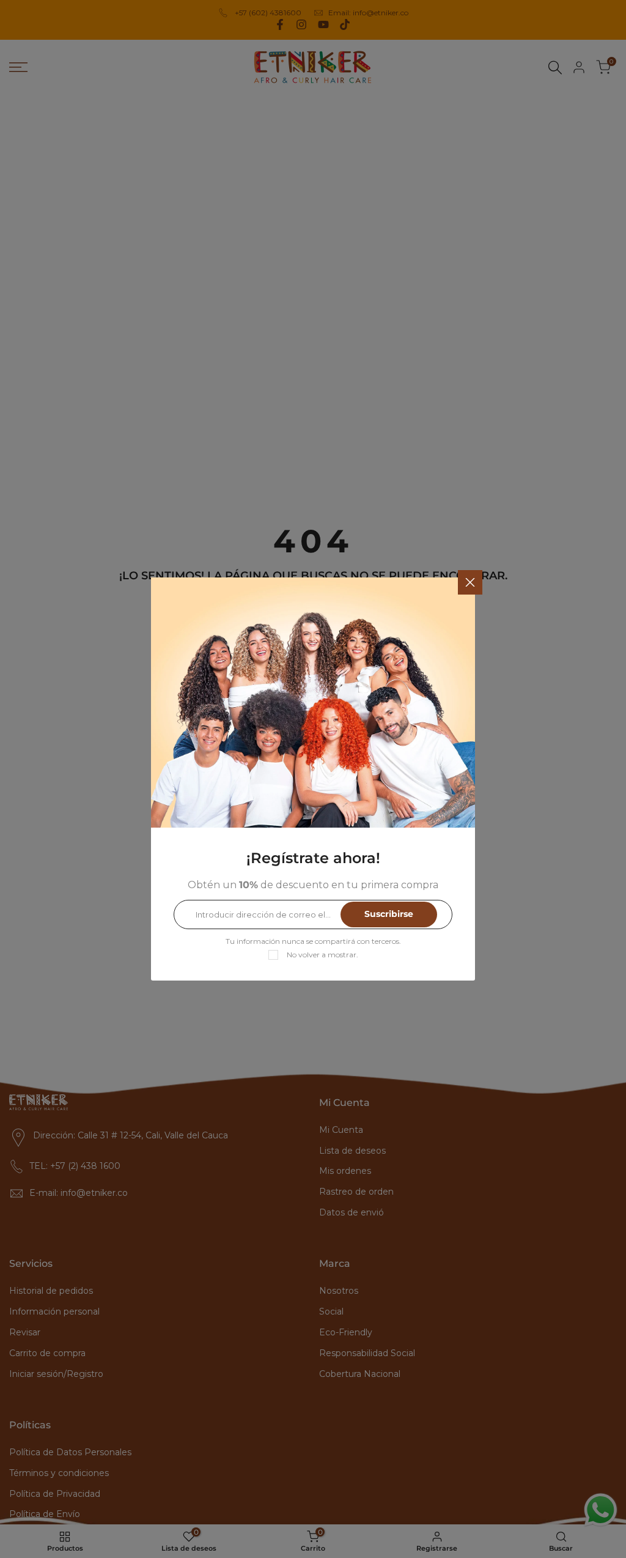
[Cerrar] (470, 582)
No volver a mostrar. (322, 954)
